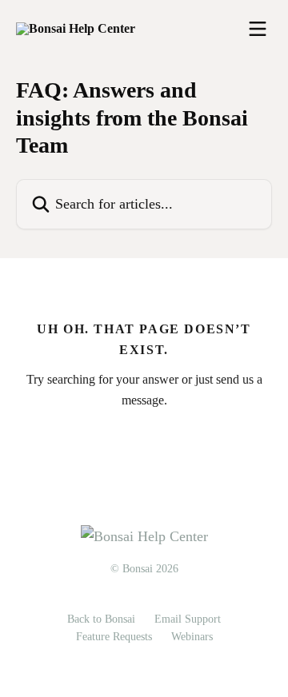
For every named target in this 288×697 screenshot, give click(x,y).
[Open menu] (257, 28)
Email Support (187, 619)
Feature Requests (114, 637)
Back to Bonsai (101, 619)
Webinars (192, 637)
